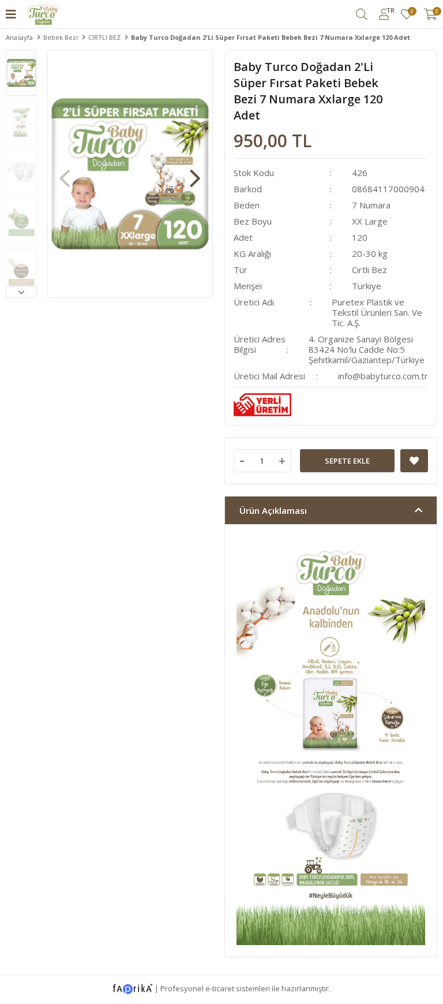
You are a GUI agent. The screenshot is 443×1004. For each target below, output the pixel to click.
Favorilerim (411, 12)
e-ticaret (219, 988)
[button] (21, 292)
